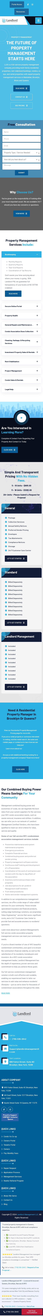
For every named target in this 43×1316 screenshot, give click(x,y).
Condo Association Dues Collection (19, 349)
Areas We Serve (10, 1214)
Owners (7, 1167)
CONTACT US (11, 115)
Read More (13, 312)
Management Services (13, 1195)
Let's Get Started (14, 576)
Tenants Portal (9, 1163)
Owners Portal (9, 1159)
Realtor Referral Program (14, 1199)
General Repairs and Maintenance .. (19, 343)
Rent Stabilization (12, 379)
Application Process (12, 1190)
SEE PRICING (11, 124)
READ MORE (11, 106)
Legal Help (9, 407)
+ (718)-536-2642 (17, 1057)
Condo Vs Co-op (10, 1154)
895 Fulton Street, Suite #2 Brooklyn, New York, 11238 (21, 1081)
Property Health (11, 333)
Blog (5, 1222)
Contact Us (8, 1218)
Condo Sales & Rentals (14, 398)
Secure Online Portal (13, 324)
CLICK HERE (8, 468)
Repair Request (10, 1186)
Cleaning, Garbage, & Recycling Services (17, 359)
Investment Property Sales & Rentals (20, 370)
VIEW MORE (20, 231)
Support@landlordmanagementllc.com (24, 1068)
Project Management (13, 389)
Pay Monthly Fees (11, 1171)
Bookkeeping (10, 272)
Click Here (20, 787)
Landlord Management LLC (27, 1232)
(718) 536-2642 (20, 1285)
